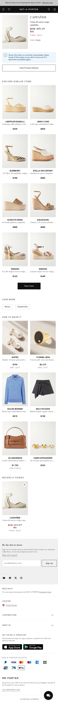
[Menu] (3, 9)
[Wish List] (9, 10)
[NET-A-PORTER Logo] (10, 678)
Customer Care (45, 592)
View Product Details (29, 68)
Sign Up (49, 563)
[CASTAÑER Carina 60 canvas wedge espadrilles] (15, 32)
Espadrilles (22, 307)
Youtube (3, 578)
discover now (47, 3)
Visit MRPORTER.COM (11, 690)
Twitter (15, 578)
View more (29, 286)
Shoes (7, 307)
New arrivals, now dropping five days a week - (29, 3)
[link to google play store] (33, 647)
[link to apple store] (12, 647)
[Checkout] (53, 9)
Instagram (21, 578)
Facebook (10, 578)
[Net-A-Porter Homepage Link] (29, 9)
